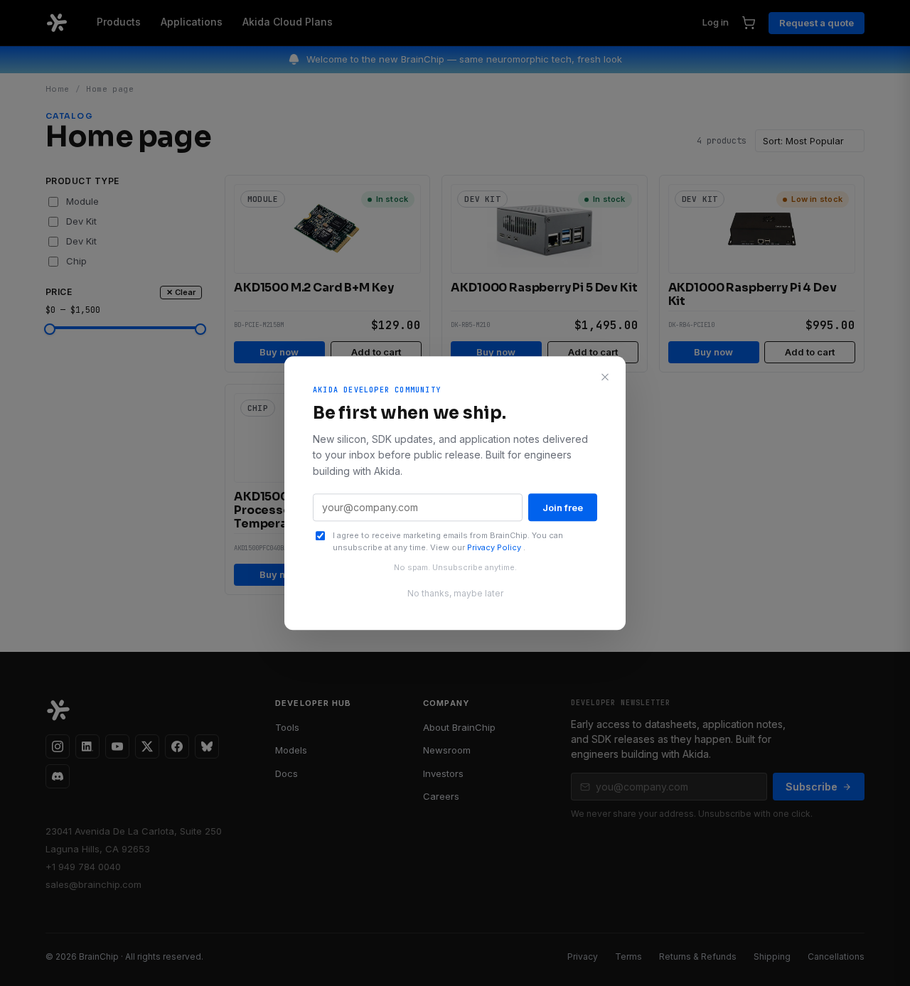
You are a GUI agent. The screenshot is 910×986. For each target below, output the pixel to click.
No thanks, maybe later (455, 593)
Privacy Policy (495, 547)
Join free (562, 507)
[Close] (605, 377)
